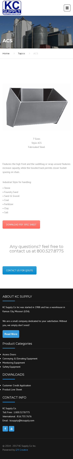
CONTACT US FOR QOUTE (19, 270)
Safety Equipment (11, 366)
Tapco (21, 53)
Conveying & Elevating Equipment (20, 358)
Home (6, 53)
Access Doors (9, 354)
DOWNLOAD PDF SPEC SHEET (21, 224)
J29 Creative (21, 449)
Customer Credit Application (17, 385)
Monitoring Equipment (14, 362)
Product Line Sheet (12, 389)
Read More (10, 334)
